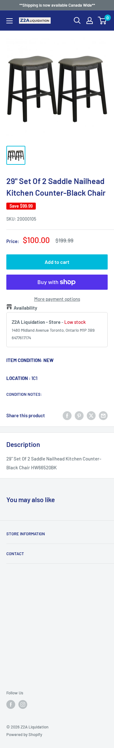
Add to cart (57, 262)
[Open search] (77, 20)
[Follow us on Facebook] (10, 704)
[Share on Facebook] (67, 415)
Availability (25, 308)
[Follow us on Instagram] (22, 704)
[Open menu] (9, 20)
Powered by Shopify (24, 734)
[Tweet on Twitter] (91, 415)
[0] (102, 20)
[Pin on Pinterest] (79, 415)
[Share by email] (103, 415)
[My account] (89, 20)
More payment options (57, 299)
